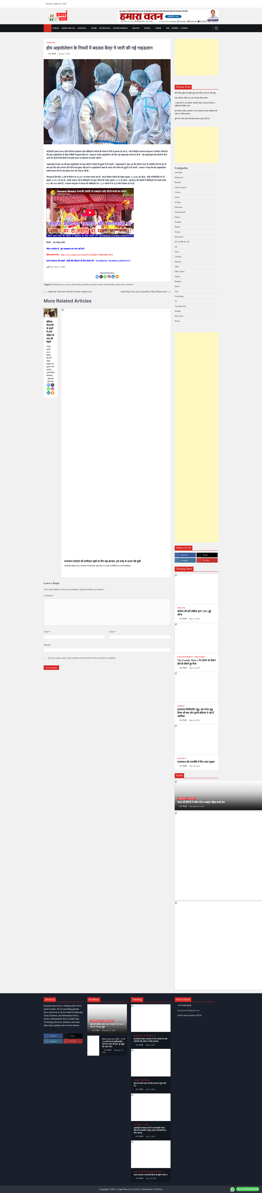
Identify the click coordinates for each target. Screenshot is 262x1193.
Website (47, 645)
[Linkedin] (113, 276)
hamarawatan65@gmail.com (189, 1010)
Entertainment (120, 28)
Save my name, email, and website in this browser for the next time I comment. (82, 658)
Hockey (178, 232)
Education (178, 207)
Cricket (177, 192)
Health (136, 28)
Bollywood (179, 177)
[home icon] (47, 28)
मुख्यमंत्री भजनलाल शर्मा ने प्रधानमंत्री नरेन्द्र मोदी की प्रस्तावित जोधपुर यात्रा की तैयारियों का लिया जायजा (150, 1130)
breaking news (57, 284)
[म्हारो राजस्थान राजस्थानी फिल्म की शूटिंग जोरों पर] (151, 1154)
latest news (120, 284)
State (176, 291)
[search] (216, 28)
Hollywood (179, 237)
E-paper (184, 28)
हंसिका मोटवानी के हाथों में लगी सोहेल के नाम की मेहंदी (50, 331)
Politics (177, 276)
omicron (129, 284)
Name (47, 631)
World (56, 28)
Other (158, 28)
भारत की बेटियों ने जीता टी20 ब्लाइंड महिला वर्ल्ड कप (201, 802)
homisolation (109, 284)
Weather (178, 311)
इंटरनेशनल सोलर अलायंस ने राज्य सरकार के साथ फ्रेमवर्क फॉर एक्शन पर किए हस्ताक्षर (150, 1040)
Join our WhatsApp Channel (247, 1189)
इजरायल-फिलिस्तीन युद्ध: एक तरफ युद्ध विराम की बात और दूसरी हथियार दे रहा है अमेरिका (195, 713)
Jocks (177, 252)
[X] (101, 276)
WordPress (157, 1189)
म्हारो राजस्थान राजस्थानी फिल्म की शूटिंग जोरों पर (150, 1175)
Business (178, 182)
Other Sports (179, 271)
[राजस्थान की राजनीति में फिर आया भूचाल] (196, 739)
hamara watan (97, 284)
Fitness (177, 217)
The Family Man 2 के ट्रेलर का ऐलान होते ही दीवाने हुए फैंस (196, 662)
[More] (117, 276)
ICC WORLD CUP (182, 242)
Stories (174, 28)
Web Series (179, 316)
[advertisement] (168, 16)
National (81, 28)
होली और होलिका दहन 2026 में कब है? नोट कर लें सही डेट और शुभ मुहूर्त (107, 1025)
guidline (86, 284)
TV (176, 301)
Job (167, 28)
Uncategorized (180, 306)
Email (112, 631)
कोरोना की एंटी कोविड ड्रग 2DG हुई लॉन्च (194, 613)
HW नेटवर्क (52, 54)
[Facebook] (97, 276)
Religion (178, 281)
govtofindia (76, 284)
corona (68, 284)
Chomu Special (68, 28)
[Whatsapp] (105, 276)
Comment (49, 595)
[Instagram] (109, 276)
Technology (105, 28)
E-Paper (178, 202)
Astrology (178, 172)
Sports (147, 28)
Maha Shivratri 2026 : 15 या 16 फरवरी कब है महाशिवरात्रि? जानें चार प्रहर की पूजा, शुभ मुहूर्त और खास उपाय (113, 1043)
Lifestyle (178, 256)
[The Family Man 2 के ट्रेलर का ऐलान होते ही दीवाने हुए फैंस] (196, 638)
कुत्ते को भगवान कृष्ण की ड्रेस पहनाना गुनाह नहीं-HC (192, 118)
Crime (94, 28)
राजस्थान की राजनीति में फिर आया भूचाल (196, 761)
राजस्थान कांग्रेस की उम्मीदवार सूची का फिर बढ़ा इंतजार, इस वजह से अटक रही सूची (102, 561)
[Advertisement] (196, 57)
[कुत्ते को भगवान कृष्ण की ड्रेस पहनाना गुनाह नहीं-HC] (151, 1062)
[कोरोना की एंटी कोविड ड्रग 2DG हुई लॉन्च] (196, 589)
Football (178, 222)
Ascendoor (136, 1189)
